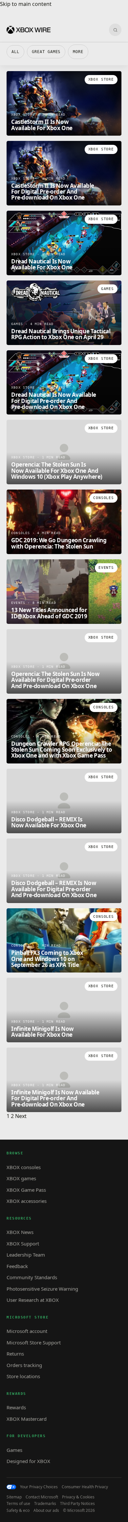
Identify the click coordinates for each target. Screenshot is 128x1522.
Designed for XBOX (28, 1461)
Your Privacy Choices (39, 1487)
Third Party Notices (77, 1503)
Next (21, 1116)
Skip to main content (26, 4)
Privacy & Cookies (78, 1497)
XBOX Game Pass (26, 1189)
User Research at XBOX (33, 1300)
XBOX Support (23, 1243)
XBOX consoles (24, 1167)
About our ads (46, 1510)
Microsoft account (27, 1331)
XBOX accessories (27, 1201)
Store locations (23, 1376)
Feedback (17, 1266)
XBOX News (20, 1232)
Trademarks (45, 1503)
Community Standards (32, 1277)
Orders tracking (24, 1365)
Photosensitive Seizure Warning (42, 1288)
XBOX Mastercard (27, 1419)
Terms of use (18, 1503)
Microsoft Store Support (34, 1342)
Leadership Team (26, 1254)
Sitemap (14, 1497)
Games (14, 1450)
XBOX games (21, 1178)
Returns (15, 1353)
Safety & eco (18, 1510)
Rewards (16, 1407)
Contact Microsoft (42, 1497)
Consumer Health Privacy (85, 1487)
